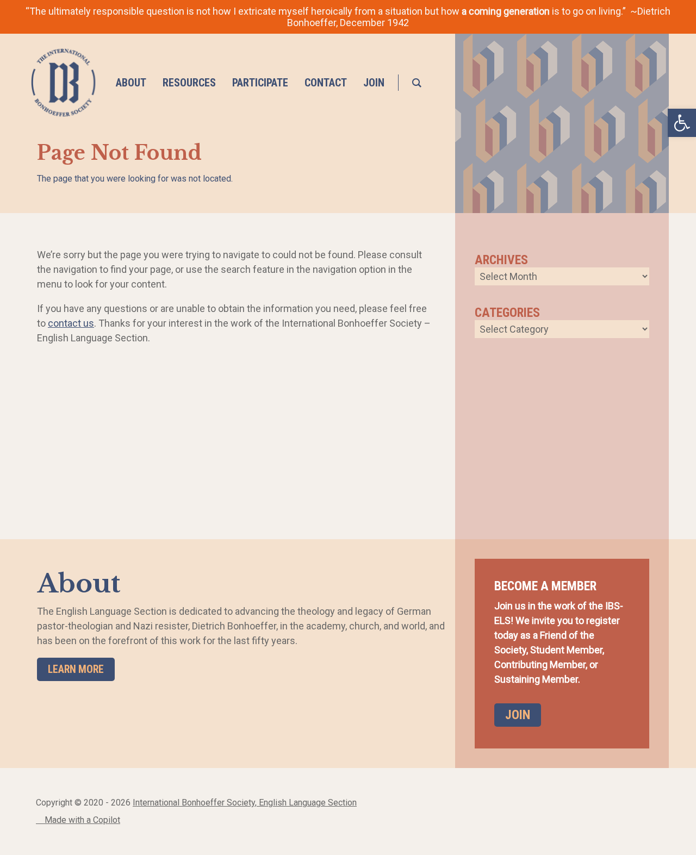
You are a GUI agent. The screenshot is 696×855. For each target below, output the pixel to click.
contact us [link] (71, 323)
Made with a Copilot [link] (81, 820)
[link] (63, 82)
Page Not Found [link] (119, 153)
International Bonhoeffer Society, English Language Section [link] (245, 802)
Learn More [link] (76, 669)
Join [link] (517, 714)
